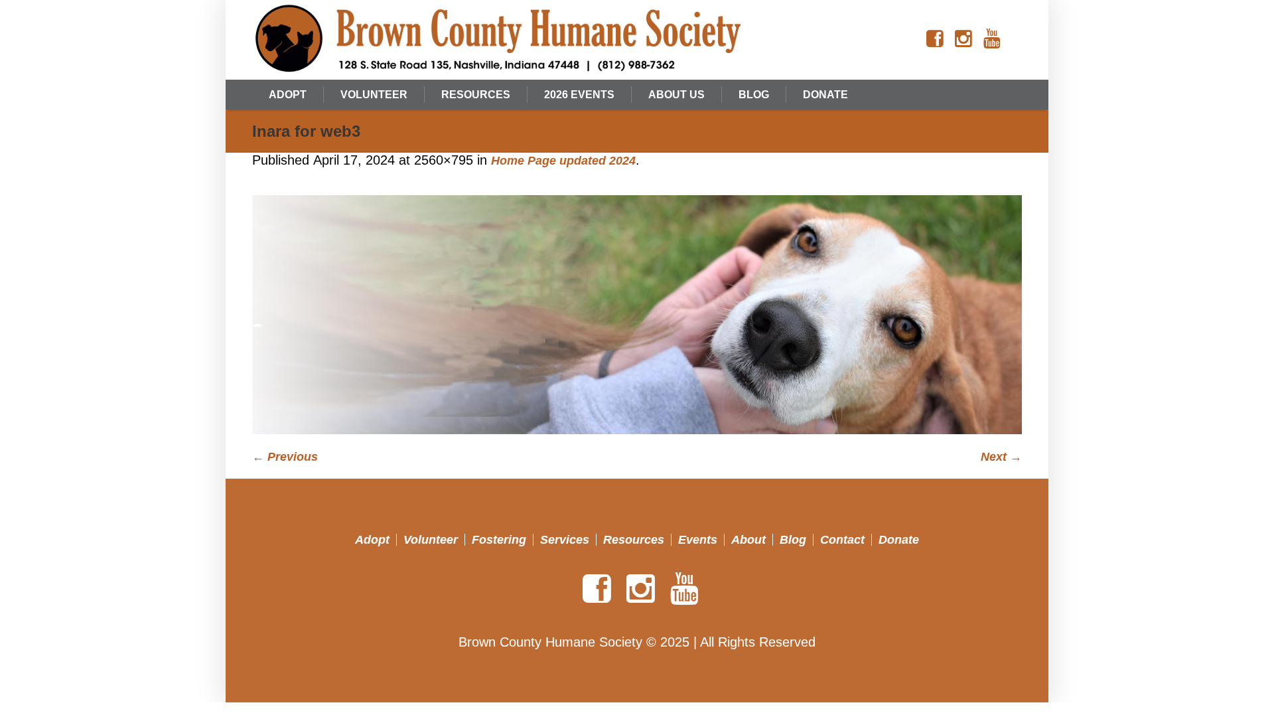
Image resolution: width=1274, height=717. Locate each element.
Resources (633, 540)
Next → (1001, 456)
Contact (842, 540)
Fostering (499, 540)
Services (564, 540)
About (748, 540)
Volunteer (430, 540)
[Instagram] (963, 39)
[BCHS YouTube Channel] (992, 39)
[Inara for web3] (637, 314)
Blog (793, 540)
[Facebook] (935, 39)
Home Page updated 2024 (563, 160)
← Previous (285, 456)
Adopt (372, 540)
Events (697, 540)
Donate (899, 540)
